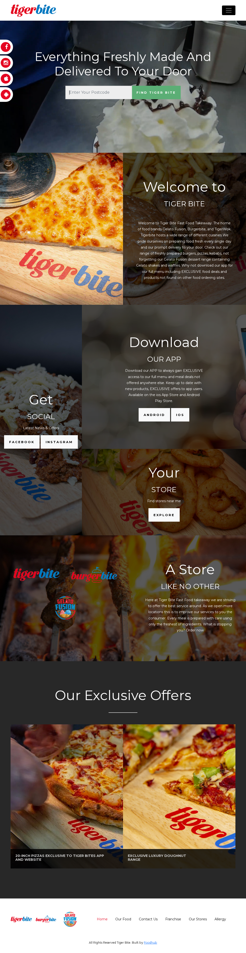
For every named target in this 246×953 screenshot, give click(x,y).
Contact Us (148, 919)
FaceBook (22, 442)
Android (154, 415)
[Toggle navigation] (228, 10)
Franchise (173, 919)
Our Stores (198, 919)
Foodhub (150, 942)
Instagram (59, 442)
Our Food (123, 919)
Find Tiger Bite (156, 92)
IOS (180, 415)
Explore (164, 515)
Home (102, 919)
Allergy (220, 919)
